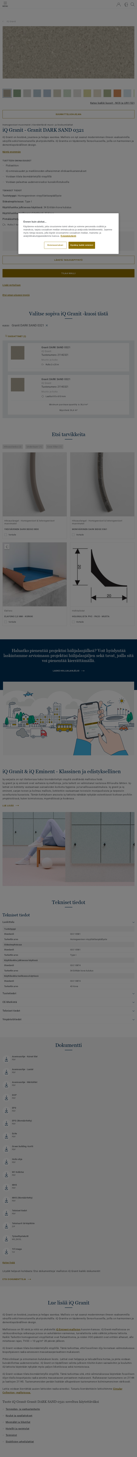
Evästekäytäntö (68, 236)
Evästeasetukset (55, 245)
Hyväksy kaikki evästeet (81, 245)
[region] (68, 233)
